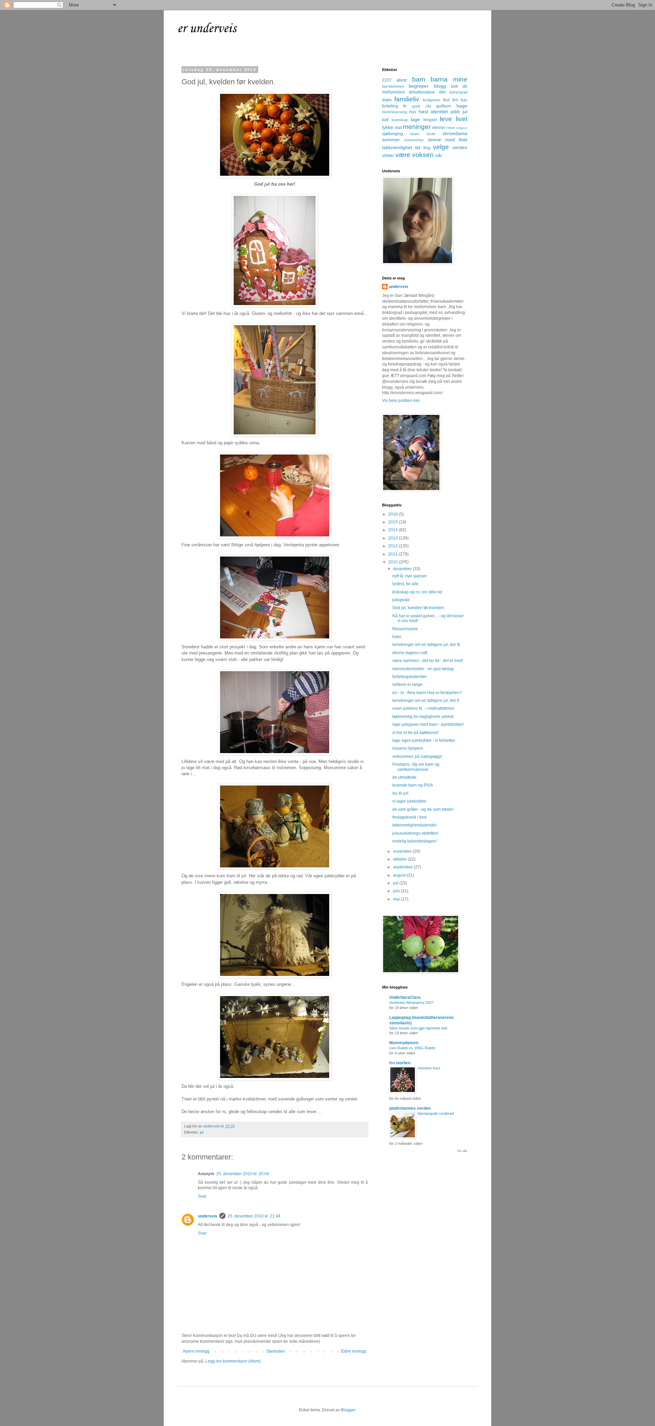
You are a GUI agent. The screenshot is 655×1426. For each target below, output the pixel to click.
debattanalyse (422, 92)
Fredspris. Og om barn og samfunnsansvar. (415, 767)
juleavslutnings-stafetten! (415, 833)
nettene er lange (407, 684)
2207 (387, 80)
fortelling (390, 106)
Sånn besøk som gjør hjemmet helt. (418, 1028)
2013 (393, 538)
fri (405, 106)
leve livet (453, 119)
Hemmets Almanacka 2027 (411, 1002)
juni (397, 891)
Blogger (348, 1410)
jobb (455, 111)
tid (417, 147)
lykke (387, 127)
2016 (393, 514)
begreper (418, 86)
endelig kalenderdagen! (414, 841)
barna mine (449, 79)
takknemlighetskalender (414, 825)
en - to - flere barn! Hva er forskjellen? (427, 692)
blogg (440, 86)
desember (403, 568)
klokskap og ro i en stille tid (417, 592)
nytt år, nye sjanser (409, 576)
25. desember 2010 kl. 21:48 (254, 1216)
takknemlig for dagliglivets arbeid (422, 716)
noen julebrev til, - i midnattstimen (423, 708)
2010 (393, 562)
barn (418, 79)
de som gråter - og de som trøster (422, 809)
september (403, 867)
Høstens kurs (429, 1068)
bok (454, 86)
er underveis (206, 28)
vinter (388, 155)
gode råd (421, 106)
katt (385, 119)
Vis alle (462, 1151)
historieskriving (394, 112)
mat (398, 127)
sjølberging (392, 133)
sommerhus (414, 140)
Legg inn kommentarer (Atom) (233, 1361)
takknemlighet (397, 147)
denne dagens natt (409, 652)
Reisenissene (405, 628)
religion (461, 128)
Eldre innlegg (353, 1351)
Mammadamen (403, 1042)
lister (396, 636)
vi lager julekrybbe (409, 801)
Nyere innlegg (196, 1351)
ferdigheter (431, 100)
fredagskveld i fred (409, 817)
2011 (393, 554)
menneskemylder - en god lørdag (423, 668)
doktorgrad (458, 92)
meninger (417, 126)
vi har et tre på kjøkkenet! (415, 732)
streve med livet (448, 139)
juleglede (401, 599)
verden (459, 147)
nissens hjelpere (407, 748)
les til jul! (400, 793)
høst (423, 111)
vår (438, 155)
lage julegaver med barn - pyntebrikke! (428, 724)
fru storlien (399, 1063)
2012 (393, 546)
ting (426, 147)
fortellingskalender (409, 676)
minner (438, 127)
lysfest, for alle (405, 583)
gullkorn (443, 106)
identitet (439, 111)
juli (396, 883)
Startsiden (275, 1351)
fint (455, 100)
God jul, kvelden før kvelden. (418, 607)
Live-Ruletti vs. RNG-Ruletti (412, 1048)
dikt (442, 92)
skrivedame (454, 133)
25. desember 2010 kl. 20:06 (242, 1173)
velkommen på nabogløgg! (417, 756)
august (400, 875)
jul (201, 1132)
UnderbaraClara (405, 997)
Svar (202, 1196)
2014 (393, 530)
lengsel (430, 119)
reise (451, 128)
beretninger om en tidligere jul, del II (425, 700)
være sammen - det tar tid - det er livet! (427, 660)
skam (414, 134)
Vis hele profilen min (401, 400)
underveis (207, 1216)
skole (430, 134)
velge (441, 146)
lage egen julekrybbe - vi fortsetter (423, 740)
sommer (391, 139)
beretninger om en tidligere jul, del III (426, 644)
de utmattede (404, 777)
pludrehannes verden (410, 1108)
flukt (464, 100)
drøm (387, 100)
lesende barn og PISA (412, 785)
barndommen (393, 86)
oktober (400, 859)
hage (461, 106)
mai (397, 899)
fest (446, 100)
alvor (401, 80)
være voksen (414, 154)
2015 (393, 522)
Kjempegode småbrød (436, 1113)
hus (412, 112)
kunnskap (400, 120)
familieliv (406, 99)
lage (415, 119)
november (403, 851)
